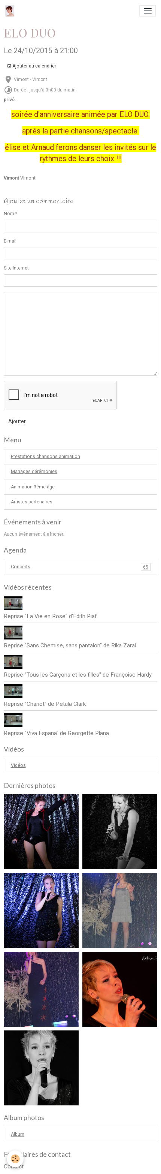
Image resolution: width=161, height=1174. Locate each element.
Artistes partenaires (31, 502)
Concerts (79, 566)
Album (17, 1134)
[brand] (10, 10)
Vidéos (18, 765)
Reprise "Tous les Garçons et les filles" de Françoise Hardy (78, 674)
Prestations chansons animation (45, 456)
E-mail (10, 241)
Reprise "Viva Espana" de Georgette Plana (56, 733)
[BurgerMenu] (147, 10)
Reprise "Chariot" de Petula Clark (45, 704)
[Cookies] (15, 1158)
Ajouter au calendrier (33, 66)
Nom (9, 213)
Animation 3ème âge (33, 487)
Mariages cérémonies (34, 471)
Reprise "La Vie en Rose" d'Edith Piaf (50, 616)
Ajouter (17, 421)
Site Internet (16, 268)
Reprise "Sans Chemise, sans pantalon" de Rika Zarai (70, 645)
